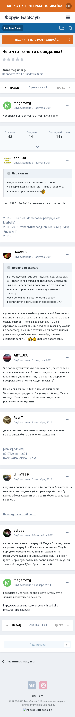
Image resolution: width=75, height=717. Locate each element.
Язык (36, 696)
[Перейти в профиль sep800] (7, 160)
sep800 (20, 158)
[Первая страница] (5, 88)
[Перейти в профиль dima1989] (7, 477)
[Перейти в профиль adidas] (7, 533)
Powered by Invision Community (37, 705)
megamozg (18, 69)
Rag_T (18, 417)
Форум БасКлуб (22, 17)
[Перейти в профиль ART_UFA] (7, 358)
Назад (14, 87)
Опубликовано (33, 107)
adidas (19, 530)
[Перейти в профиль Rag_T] (7, 420)
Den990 (20, 252)
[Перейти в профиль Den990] (7, 255)
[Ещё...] (68, 105)
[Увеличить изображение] (43, 191)
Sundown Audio (34, 74)
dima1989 (21, 474)
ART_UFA (21, 355)
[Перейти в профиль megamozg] (7, 106)
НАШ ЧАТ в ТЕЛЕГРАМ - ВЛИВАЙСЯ (34, 6)
